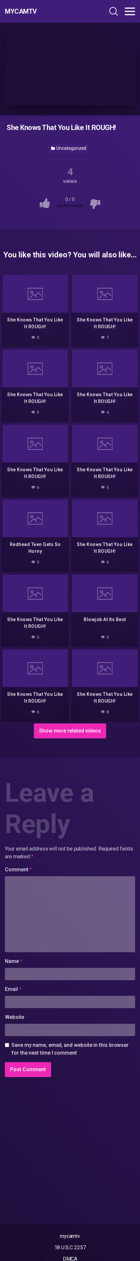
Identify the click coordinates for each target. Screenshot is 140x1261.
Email (13, 989)
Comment (18, 869)
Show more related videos (70, 731)
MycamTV (21, 11)
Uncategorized (71, 148)
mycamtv (70, 1236)
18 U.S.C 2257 (70, 1247)
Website (14, 1017)
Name (13, 961)
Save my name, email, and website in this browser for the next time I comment (70, 1049)
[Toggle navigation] (130, 11)
